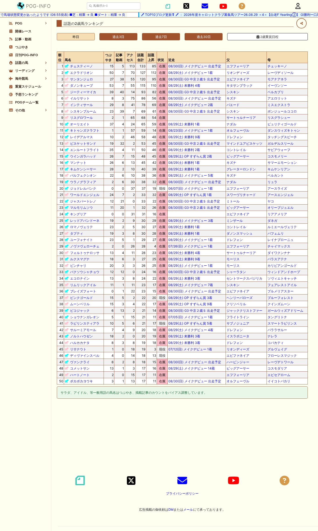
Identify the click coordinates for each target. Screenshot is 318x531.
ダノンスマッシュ (240, 233)
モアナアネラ (277, 79)
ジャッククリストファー (244, 310)
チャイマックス (278, 246)
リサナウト (78, 349)
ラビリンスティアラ (84, 323)
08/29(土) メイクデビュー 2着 (190, 105)
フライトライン (238, 317)
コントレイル (236, 150)
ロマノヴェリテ (81, 227)
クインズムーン (278, 304)
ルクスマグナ (80, 259)
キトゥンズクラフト (84, 130)
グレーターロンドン (241, 169)
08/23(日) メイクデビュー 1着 (190, 130)
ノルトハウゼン (81, 336)
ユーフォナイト (81, 240)
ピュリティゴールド (282, 124)
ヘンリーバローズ (240, 298)
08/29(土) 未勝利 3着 (184, 278)
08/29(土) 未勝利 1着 (184, 124)
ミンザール (235, 221)
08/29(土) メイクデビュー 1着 (190, 73)
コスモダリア (277, 368)
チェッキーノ (277, 66)
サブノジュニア (238, 323)
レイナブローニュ (280, 240)
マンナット (78, 162)
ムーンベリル (80, 304)
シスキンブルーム (83, 111)
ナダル (231, 124)
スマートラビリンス (282, 323)
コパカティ (275, 343)
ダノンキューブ (81, 85)
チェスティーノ (81, 66)
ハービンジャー (238, 362)
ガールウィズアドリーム (285, 310)
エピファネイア (238, 79)
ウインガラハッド (83, 156)
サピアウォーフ (278, 150)
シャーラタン (236, 272)
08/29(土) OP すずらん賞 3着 (190, 298)
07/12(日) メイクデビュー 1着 (190, 349)
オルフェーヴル (238, 130)
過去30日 (204, 37)
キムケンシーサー (83, 169)
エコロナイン (80, 278)
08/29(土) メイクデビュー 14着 (191, 368)
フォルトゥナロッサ (84, 253)
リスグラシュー (278, 118)
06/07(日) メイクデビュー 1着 (190, 188)
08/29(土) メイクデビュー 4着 (190, 330)
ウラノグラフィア (83, 182)
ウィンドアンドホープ (283, 272)
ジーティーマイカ (83, 92)
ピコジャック (80, 310)
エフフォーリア (238, 66)
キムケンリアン (278, 169)
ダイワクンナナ (278, 253)
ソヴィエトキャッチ (282, 278)
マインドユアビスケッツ (244, 143)
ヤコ (270, 201)
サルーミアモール (83, 330)
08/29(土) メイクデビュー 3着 (190, 221)
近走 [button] (171, 60)
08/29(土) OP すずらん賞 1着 (190, 195)
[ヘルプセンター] (242, 6)
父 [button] (228, 60)
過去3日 (118, 37)
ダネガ (272, 221)
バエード (233, 105)
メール (188, 509)
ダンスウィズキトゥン (283, 130)
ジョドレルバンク (83, 188)
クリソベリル (236, 304)
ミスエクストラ (278, 105)
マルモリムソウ (81, 207)
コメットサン (80, 368)
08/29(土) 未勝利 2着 (184, 150)
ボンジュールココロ (282, 111)
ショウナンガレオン (84, 317)
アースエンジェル (280, 195)
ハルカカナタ (80, 343)
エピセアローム (278, 375)
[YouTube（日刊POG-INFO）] (223, 6)
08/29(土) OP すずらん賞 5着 (190, 323)
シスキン (233, 92)
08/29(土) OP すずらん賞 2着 (190, 156)
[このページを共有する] (301, 23)
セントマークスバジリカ (244, 278)
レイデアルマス (81, 137)
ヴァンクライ (80, 362)
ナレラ (272, 336)
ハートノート (80, 375)
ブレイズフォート (83, 291)
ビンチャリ (78, 265)
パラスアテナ (277, 259)
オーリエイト (80, 124)
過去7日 (161, 37)
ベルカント (275, 175)
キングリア (78, 214)
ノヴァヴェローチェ (84, 246)
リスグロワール (81, 118)
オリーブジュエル (280, 207)
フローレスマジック (282, 355)
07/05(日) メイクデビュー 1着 (190, 317)
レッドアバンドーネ (84, 221)
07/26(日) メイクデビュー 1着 (190, 246)
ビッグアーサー (238, 156)
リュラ (272, 182)
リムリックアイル (83, 285)
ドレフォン (235, 137)
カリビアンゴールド (282, 265)
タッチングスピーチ (282, 137)
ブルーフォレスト (280, 298)
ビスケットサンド (83, 143)
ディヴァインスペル (84, 355)
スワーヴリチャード (241, 195)
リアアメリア (277, 214)
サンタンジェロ (81, 79)
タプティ (76, 233)
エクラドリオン (81, 73)
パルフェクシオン (83, 175)
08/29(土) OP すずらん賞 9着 (190, 304)
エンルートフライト (84, 150)
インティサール (81, 105)
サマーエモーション (282, 162)
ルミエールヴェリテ (282, 227)
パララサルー (277, 330)
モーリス (233, 259)
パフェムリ (275, 233)
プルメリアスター (280, 291)
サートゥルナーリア (241, 118)
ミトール (233, 201)
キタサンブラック (240, 85)
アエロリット (277, 98)
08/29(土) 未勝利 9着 (184, 137)
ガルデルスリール (280, 143)
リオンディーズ (238, 73)
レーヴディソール (280, 73)
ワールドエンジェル (84, 195)
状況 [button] (161, 60)
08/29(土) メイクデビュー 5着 (190, 175)
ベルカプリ (275, 92)
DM (170, 509)
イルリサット (80, 98)
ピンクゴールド (81, 298)
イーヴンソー (277, 85)
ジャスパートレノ (83, 201)
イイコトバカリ (278, 381)
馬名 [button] (68, 60)
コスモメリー (277, 156)
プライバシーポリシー (182, 493)
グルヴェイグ (277, 349)
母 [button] (269, 60)
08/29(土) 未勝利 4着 (184, 85)
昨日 (76, 37)
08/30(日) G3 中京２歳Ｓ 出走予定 (194, 79)
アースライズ (277, 188)
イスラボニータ (238, 336)
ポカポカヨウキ (81, 381)
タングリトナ (277, 317)
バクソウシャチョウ (84, 272)
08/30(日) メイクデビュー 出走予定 (194, 66)
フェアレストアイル (282, 285)
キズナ (231, 98)
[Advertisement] (182, 437)
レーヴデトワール (280, 362)
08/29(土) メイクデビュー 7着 (190, 285)
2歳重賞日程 (268, 37)
